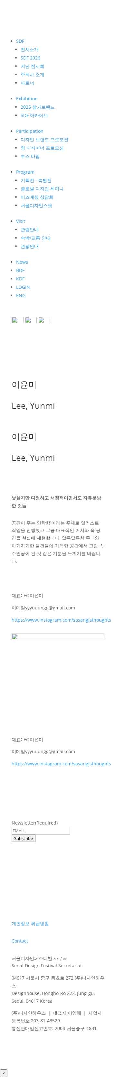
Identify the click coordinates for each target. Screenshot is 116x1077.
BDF (20, 270)
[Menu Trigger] (21, 325)
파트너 (27, 83)
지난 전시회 (32, 66)
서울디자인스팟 (36, 205)
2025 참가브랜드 (38, 107)
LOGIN (23, 287)
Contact (20, 941)
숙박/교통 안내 (36, 238)
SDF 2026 (30, 58)
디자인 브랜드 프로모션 (44, 139)
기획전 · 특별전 (36, 180)
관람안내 (30, 229)
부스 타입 (30, 156)
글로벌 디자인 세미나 (42, 189)
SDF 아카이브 (34, 115)
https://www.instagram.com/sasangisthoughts (61, 620)
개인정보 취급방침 (30, 923)
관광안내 (30, 246)
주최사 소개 (32, 74)
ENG (20, 295)
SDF (20, 41)
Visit (20, 221)
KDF (20, 279)
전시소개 (30, 49)
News (22, 262)
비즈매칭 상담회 (37, 197)
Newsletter (35, 823)
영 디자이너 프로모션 (42, 148)
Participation (30, 131)
